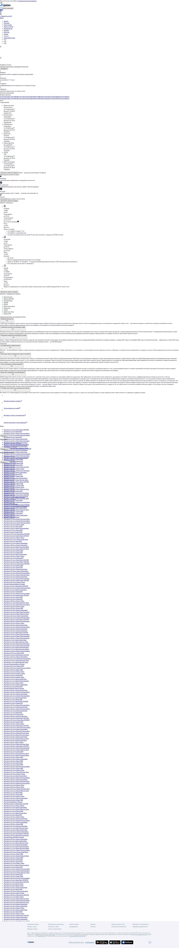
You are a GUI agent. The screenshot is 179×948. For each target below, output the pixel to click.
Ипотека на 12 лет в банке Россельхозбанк (17, 593)
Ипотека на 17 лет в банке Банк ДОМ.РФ (16, 882)
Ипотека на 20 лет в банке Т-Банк (14, 787)
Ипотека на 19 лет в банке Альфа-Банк (15, 631)
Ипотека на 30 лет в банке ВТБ (13, 599)
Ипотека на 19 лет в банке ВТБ (13, 591)
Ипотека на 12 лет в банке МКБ (13, 551)
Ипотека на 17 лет (9, 517)
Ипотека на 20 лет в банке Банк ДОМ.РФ (16, 895)
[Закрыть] (1, 3)
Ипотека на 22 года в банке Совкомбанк (16, 616)
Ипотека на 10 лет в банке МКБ (13, 757)
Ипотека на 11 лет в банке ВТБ (13, 567)
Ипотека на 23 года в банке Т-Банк (14, 673)
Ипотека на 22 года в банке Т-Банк (14, 774)
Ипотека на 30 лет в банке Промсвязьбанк (16, 638)
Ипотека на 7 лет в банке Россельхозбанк (16, 649)
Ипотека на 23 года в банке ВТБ (13, 752)
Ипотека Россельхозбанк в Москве (14, 584)
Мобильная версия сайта (76, 942)
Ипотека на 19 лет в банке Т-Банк (14, 724)
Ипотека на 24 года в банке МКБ (14, 653)
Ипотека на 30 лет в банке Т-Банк (14, 537)
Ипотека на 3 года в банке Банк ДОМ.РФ (16, 430)
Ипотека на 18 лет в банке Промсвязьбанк (16, 433)
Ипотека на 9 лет (9, 477)
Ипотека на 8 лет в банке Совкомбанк (15, 554)
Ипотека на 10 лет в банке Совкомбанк (16, 625)
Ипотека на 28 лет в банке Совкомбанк (16, 839)
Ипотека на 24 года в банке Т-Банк (14, 582)
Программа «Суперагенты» (141, 924)
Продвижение (73, 926)
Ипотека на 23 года (10, 462)
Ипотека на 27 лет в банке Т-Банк (14, 805)
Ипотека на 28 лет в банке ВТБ (13, 859)
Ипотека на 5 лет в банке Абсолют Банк (16, 642)
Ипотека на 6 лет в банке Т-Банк (13, 683)
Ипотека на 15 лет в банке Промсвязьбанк (16, 645)
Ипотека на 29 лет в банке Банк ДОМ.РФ (16, 580)
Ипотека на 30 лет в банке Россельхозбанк (17, 709)
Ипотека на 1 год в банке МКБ (13, 792)
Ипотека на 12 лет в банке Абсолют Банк (16, 791)
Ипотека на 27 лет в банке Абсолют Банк (16, 750)
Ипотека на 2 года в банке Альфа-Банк (15, 711)
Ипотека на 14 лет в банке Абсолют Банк (16, 856)
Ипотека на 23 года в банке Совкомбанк (16, 832)
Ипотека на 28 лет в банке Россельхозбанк (17, 878)
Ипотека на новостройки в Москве (14, 497)
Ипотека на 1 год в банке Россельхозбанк (16, 848)
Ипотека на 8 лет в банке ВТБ (13, 541)
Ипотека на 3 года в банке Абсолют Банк (16, 899)
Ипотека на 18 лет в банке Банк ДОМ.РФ (16, 619)
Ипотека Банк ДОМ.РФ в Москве (14, 837)
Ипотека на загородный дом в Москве (15, 506)
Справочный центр (33, 924)
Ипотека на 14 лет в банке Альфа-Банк (15, 887)
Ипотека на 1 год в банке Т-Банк (13, 897)
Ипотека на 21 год (9, 467)
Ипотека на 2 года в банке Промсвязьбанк (16, 644)
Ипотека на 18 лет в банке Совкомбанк (16, 917)
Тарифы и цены (31, 926)
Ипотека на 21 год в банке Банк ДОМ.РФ (16, 482)
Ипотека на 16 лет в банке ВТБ (13, 874)
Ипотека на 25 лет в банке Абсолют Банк (16, 738)
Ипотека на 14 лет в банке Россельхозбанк (17, 627)
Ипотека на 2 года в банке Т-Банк (14, 671)
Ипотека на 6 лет (9, 480)
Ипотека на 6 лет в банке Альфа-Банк (15, 590)
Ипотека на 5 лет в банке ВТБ (13, 431)
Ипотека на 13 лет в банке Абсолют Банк (16, 744)
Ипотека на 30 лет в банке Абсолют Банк (16, 498)
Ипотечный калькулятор (119, 926)
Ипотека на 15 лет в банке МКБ (13, 761)
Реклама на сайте (53, 926)
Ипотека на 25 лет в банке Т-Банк (14, 524)
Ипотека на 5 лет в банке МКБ (13, 699)
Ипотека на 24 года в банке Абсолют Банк (17, 789)
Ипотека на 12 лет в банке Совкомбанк (16, 450)
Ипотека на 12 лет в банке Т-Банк (14, 623)
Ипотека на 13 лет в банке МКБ (13, 854)
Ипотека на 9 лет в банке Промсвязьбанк (16, 835)
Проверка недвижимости (140, 926)
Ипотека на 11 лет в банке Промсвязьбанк (16, 578)
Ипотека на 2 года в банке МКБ (13, 811)
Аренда (6, 21)
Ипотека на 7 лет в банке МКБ (13, 912)
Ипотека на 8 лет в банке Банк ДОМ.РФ (16, 804)
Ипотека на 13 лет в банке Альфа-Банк (15, 737)
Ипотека (6, 30)
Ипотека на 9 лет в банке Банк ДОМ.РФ (16, 586)
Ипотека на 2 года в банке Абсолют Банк (16, 603)
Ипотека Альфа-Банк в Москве (13, 802)
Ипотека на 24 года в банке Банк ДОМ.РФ (16, 720)
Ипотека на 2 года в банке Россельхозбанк (17, 921)
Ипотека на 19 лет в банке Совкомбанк (16, 759)
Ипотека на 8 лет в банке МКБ (13, 532)
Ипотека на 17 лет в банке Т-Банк (14, 817)
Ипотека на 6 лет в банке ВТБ (13, 815)
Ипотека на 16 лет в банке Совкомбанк (16, 685)
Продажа (6, 23)
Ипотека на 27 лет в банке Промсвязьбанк (16, 456)
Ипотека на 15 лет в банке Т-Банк (14, 908)
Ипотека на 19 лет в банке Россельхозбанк (17, 850)
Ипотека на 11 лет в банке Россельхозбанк (17, 573)
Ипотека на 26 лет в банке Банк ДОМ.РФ (16, 746)
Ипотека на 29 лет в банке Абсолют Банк (16, 733)
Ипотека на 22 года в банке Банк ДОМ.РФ (16, 564)
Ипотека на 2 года (9, 465)
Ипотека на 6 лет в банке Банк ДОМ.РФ (16, 632)
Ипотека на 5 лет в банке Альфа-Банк (15, 698)
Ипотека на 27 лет (9, 488)
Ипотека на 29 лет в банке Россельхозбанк (17, 692)
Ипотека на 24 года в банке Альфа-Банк (16, 852)
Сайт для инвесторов (54, 929)
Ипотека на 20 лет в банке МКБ (13, 824)
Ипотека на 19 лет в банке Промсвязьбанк (16, 900)
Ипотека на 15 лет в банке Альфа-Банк (15, 830)
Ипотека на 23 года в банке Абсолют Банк (17, 872)
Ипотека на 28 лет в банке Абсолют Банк (16, 510)
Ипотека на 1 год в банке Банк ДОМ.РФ (16, 701)
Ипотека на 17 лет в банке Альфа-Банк (15, 910)
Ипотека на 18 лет (9, 473)
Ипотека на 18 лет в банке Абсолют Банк (16, 614)
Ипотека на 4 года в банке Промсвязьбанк (16, 871)
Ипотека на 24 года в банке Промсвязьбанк (17, 523)
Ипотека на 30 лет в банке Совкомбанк (16, 545)
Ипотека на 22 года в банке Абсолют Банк (17, 618)
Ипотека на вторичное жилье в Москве (16, 458)
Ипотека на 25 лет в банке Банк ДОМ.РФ (16, 833)
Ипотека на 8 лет (9, 512)
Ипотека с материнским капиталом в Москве (17, 448)
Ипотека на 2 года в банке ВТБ (13, 686)
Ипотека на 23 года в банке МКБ (14, 666)
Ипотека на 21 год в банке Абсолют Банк (16, 902)
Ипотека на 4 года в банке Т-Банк (14, 863)
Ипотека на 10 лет (9, 482)
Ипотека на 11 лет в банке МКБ (13, 876)
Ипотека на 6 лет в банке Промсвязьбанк (16, 846)
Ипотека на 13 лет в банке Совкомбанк (16, 610)
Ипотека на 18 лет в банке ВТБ (13, 675)
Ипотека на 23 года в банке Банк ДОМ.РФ (16, 534)
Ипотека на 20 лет (9, 495)
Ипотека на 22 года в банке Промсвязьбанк (17, 454)
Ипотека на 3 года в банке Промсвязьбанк (16, 612)
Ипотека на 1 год (9, 501)
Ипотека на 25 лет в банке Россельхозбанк (17, 731)
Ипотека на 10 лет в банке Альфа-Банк (15, 569)
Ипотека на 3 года (9, 471)
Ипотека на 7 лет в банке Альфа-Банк (15, 640)
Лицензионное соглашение (81, 934)
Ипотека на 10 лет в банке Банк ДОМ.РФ (16, 718)
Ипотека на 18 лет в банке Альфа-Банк (15, 690)
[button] (91, 109)
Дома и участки (8, 27)
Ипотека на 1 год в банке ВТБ (13, 712)
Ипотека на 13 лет (9, 514)
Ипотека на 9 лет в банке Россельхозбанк (16, 865)
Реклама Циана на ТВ (118, 924)
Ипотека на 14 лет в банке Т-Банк (14, 796)
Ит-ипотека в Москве (10, 447)
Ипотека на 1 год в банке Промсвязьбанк (16, 681)
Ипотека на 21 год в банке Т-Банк (14, 770)
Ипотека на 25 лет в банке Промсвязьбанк (16, 748)
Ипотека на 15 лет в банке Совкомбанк (16, 798)
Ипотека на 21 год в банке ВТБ (13, 552)
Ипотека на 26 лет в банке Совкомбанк (16, 919)
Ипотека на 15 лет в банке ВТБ (13, 597)
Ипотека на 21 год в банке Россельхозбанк (17, 521)
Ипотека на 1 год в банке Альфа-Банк (15, 813)
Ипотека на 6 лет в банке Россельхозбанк (16, 547)
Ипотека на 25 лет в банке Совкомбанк (16, 694)
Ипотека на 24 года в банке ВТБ (13, 714)
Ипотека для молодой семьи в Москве (15, 445)
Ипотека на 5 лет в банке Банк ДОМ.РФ (16, 880)
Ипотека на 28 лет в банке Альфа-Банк (15, 818)
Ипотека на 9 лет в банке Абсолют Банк (16, 662)
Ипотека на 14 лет (9, 475)
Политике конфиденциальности (139, 934)
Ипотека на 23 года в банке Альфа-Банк (16, 891)
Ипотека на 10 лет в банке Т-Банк (14, 677)
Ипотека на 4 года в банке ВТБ (13, 867)
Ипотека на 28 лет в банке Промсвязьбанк (16, 621)
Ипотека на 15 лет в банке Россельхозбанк (17, 869)
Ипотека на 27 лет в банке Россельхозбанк (17, 435)
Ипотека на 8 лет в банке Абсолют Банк (16, 480)
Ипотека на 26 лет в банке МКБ (13, 800)
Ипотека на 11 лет (9, 456)
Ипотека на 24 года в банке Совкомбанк (16, 571)
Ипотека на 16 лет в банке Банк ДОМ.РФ (16, 725)
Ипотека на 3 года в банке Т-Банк (14, 785)
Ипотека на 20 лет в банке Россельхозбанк (17, 766)
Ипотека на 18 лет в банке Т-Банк (14, 913)
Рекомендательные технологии (77, 936)
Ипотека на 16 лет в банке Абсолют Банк (16, 549)
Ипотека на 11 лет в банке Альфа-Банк (15, 906)
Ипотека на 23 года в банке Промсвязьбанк (17, 588)
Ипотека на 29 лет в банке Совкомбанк (16, 779)
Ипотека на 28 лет (9, 508)
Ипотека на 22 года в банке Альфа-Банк (16, 539)
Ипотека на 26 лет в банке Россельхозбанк (17, 778)
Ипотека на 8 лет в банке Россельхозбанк (16, 735)
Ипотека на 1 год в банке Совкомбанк (15, 508)
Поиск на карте (74, 924)
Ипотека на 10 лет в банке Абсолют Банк (16, 753)
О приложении (89, 942)
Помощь (93, 926)
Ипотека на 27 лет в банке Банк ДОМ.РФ (16, 495)
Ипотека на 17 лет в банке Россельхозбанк (17, 820)
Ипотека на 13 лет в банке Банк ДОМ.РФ (16, 655)
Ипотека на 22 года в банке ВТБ (13, 558)
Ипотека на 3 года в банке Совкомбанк (16, 729)
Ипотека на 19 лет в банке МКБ (13, 768)
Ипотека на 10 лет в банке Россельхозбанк (17, 502)
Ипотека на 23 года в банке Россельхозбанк (17, 658)
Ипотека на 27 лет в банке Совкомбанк (16, 822)
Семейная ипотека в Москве (12, 443)
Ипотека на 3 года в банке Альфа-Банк (15, 478)
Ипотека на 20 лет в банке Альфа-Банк (15, 452)
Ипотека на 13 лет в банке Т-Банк (14, 556)
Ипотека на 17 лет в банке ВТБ (13, 530)
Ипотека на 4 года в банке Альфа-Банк (15, 577)
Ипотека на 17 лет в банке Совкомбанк (16, 845)
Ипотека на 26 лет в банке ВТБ (13, 861)
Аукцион (92, 924)
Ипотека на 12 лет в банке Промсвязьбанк (16, 636)
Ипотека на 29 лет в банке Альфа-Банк (15, 716)
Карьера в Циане (32, 929)
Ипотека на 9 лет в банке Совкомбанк (15, 807)
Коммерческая (8, 28)
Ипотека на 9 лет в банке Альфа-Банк (15, 679)
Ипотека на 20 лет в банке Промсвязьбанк (16, 470)
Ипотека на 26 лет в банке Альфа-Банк (15, 629)
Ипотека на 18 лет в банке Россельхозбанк (17, 783)
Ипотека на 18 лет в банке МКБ (13, 858)
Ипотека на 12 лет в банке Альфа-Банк (15, 904)
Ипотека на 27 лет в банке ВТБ (13, 763)
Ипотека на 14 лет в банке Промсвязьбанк (16, 575)
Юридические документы (56, 924)
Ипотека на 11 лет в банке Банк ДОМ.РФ (16, 560)
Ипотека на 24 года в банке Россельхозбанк (17, 668)
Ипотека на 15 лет (9, 503)
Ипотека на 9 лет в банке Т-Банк (13, 885)
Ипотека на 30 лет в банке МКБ (13, 608)
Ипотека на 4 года (9, 478)
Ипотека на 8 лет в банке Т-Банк (13, 742)
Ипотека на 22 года (10, 499)
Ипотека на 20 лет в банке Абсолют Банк (16, 489)
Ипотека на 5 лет (9, 486)
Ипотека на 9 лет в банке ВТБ (13, 437)
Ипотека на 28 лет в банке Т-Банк (14, 601)
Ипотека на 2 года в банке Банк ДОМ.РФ (16, 595)
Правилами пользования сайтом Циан (45, 934)
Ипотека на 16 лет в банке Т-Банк (14, 893)
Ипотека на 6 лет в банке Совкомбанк (15, 776)
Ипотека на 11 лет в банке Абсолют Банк (16, 772)
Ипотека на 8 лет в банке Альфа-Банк (15, 740)
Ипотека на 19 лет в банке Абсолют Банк (16, 467)
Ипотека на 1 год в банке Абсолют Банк (16, 843)
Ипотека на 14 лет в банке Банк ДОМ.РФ (16, 562)
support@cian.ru (42, 936)
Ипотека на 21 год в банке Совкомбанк (16, 515)
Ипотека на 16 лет (9, 490)
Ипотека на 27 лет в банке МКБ (13, 722)
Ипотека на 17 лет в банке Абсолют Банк (16, 660)
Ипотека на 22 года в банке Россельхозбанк (17, 727)
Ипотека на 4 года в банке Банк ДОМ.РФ (16, 536)
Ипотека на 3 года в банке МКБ (13, 765)
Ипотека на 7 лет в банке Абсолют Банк (16, 828)
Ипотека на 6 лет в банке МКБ (13, 526)
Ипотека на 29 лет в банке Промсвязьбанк (16, 781)
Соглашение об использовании (27, 1)
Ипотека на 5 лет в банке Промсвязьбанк (16, 647)
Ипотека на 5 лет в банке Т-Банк (13, 884)
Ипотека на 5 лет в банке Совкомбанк (15, 841)
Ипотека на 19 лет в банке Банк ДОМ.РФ (16, 915)
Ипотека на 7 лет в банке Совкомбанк (15, 472)
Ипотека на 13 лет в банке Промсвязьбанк (16, 441)
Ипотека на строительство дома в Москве (16, 504)
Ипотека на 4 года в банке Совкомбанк (16, 543)
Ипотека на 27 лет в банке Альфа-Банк (15, 826)
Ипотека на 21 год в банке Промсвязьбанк (17, 696)
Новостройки (8, 25)
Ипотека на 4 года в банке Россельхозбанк (17, 604)
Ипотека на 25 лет (9, 484)
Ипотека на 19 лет (9, 510)
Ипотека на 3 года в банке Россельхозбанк (17, 519)
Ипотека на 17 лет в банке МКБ (13, 565)
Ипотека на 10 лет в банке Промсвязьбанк (16, 705)
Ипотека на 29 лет (9, 469)
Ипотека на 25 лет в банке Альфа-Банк (15, 439)
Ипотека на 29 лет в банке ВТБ (13, 794)
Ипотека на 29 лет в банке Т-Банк (14, 606)
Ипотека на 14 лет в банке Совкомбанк (16, 657)
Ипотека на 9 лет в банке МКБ (13, 889)
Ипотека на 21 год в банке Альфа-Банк (15, 707)
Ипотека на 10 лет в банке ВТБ (13, 703)
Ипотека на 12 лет (9, 491)
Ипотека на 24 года (10, 464)
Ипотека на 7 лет (9, 493)
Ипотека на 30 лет (9, 516)
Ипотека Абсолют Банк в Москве (14, 688)
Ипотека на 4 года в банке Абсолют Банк (16, 809)
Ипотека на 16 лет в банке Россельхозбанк (17, 651)
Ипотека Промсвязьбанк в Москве (14, 664)
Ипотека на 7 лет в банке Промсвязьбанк (16, 493)
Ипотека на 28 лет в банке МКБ (13, 670)
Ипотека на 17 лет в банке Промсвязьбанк (16, 634)
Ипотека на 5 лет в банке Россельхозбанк (16, 755)
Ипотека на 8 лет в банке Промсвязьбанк (16, 528)
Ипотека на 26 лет (9, 460)
